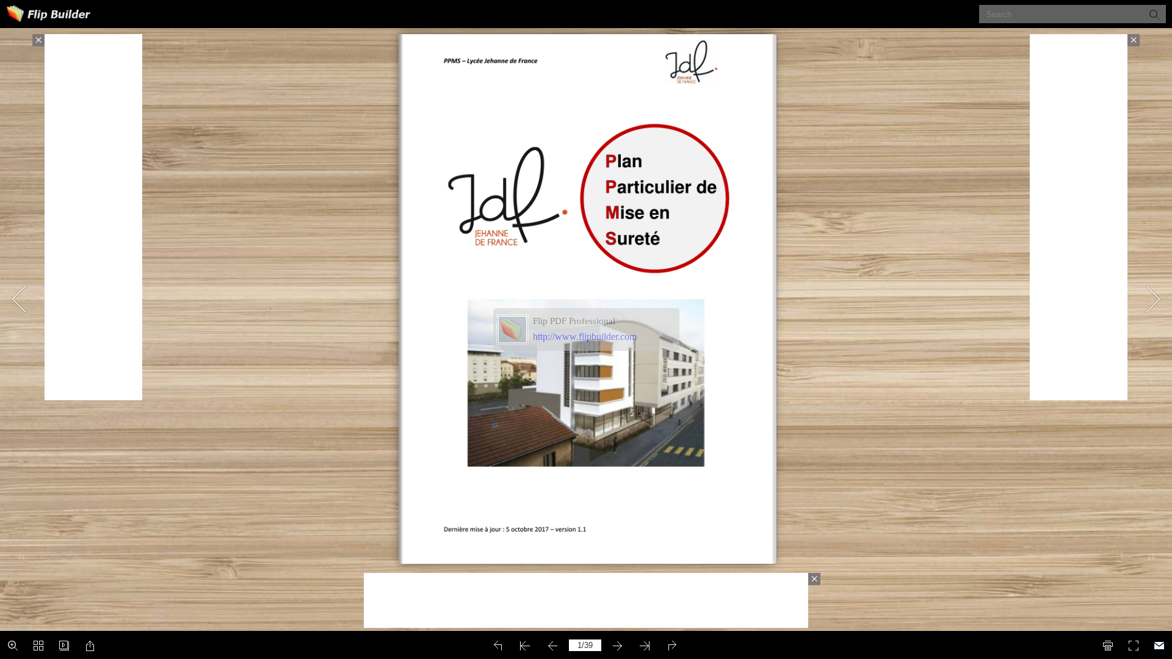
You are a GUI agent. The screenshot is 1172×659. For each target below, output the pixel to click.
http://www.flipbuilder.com (585, 336)
